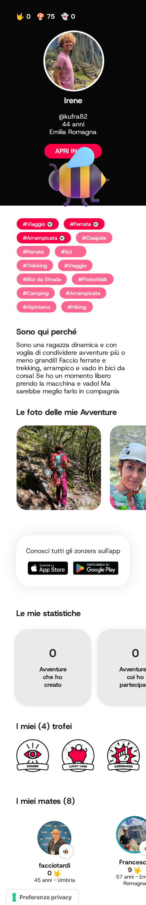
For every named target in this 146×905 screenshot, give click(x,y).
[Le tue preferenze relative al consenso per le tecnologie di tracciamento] (42, 897)
